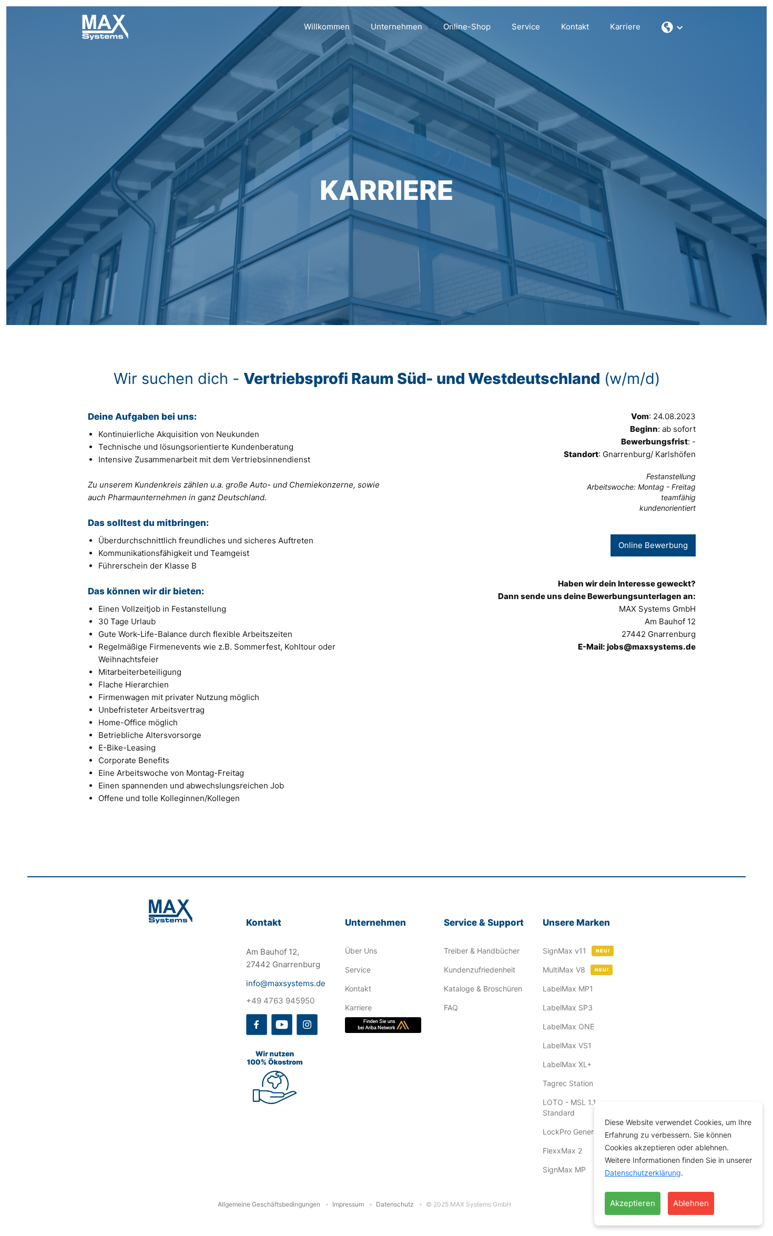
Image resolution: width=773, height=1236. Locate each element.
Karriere (625, 27)
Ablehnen (691, 1203)
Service (526, 27)
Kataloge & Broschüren (483, 988)
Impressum (348, 1204)
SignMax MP (564, 1169)
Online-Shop (467, 27)
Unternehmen (396, 27)
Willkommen (327, 27)
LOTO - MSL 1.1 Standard (569, 1107)
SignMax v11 (564, 950)
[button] (672, 27)
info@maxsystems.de (286, 983)
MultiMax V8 (564, 969)
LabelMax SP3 (568, 1007)
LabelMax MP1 (568, 988)
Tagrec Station (568, 1083)
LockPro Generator (575, 1131)
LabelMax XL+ (567, 1064)
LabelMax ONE (568, 1026)
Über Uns (361, 950)
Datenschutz (395, 1204)
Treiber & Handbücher (482, 950)
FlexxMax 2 (562, 1150)
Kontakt (575, 27)
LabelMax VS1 (567, 1045)
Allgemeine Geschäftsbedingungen (269, 1204)
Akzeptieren (632, 1203)
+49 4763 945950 (280, 1001)
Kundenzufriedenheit (479, 969)
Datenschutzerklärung (643, 1172)
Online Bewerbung (653, 545)
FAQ (451, 1007)
